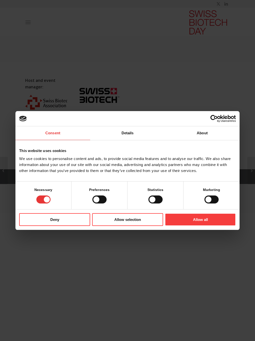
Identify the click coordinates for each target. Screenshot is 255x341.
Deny (54, 219)
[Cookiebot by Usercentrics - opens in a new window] (214, 118)
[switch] (99, 199)
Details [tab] (128, 133)
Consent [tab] (52, 133)
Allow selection (127, 219)
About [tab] (202, 133)
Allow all (200, 219)
